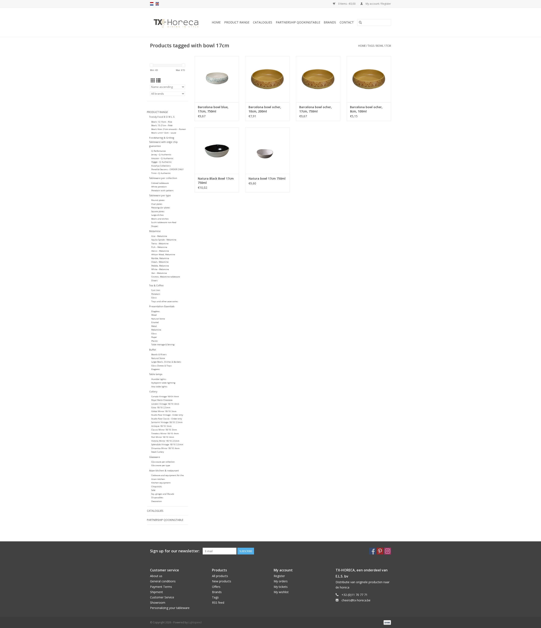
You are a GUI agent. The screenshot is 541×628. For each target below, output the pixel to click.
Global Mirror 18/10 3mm (163, 411)
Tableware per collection (163, 178)
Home (216, 22)
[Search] (360, 22)
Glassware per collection (163, 461)
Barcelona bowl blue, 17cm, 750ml (213, 109)
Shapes (154, 226)
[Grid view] (153, 80)
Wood (154, 315)
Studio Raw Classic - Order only (166, 418)
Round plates (158, 200)
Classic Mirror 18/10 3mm (164, 429)
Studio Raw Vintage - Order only (167, 415)
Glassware (154, 457)
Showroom (157, 603)
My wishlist (281, 592)
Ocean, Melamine (159, 262)
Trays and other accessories (164, 301)
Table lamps (155, 374)
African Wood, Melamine (163, 254)
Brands (330, 22)
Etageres (155, 369)
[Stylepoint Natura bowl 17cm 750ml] (267, 150)
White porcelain (159, 186)
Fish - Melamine (159, 247)
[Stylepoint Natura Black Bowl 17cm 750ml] (216, 150)
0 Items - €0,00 (346, 3)
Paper (154, 337)
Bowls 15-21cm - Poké (161, 125)
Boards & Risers (159, 354)
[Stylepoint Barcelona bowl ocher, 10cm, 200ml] (267, 79)
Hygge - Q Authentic (161, 162)
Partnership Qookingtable (298, 22)
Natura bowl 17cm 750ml (267, 178)
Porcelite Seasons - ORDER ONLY (167, 169)
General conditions (163, 581)
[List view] (158, 80)
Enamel (155, 322)
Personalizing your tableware (170, 608)
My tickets (281, 587)
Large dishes (157, 215)
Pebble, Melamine (160, 265)
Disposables (157, 497)
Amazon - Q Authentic (162, 158)
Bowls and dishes (160, 218)
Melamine (155, 231)
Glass (154, 297)
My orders (281, 581)
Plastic (154, 341)
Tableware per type (160, 195)
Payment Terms (161, 587)
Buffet (152, 349)
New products (221, 581)
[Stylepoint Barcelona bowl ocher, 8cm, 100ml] (369, 79)
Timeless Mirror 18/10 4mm (165, 433)
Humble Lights (158, 379)
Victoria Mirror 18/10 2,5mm (165, 441)
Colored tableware (160, 183)
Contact (347, 22)
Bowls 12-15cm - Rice (161, 121)
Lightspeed (195, 622)
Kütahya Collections (161, 165)
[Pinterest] (380, 551)
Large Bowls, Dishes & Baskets (166, 361)
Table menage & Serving (163, 344)
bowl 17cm (383, 46)
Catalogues (262, 22)
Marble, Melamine (160, 258)
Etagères (155, 311)
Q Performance (158, 151)
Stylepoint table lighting (163, 382)
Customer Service (162, 597)
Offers (216, 587)
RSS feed (218, 603)
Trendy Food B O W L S (161, 116)
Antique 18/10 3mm (161, 426)
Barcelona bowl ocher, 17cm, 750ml (315, 109)
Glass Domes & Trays (161, 365)
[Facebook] (372, 551)
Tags (371, 46)
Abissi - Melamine (160, 251)
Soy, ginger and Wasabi (162, 494)
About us (156, 576)
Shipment (156, 592)
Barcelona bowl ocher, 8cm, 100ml (366, 109)
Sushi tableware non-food (163, 222)
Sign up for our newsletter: (174, 551)
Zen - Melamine (159, 273)
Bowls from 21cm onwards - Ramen (168, 129)
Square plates (157, 211)
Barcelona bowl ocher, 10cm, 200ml (265, 109)
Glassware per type (160, 465)
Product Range (236, 22)
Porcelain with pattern (162, 190)
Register (279, 576)
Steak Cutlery (157, 452)
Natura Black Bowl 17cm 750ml (216, 180)
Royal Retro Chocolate (161, 400)
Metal (154, 326)
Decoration (156, 501)
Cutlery (153, 391)
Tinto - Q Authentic (161, 173)
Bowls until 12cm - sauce (163, 132)
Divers (154, 280)
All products (220, 576)
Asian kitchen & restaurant (164, 470)
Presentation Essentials (161, 306)
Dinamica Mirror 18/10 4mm (165, 448)
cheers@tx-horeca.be (356, 600)
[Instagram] (387, 551)
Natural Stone (158, 318)
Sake (153, 490)
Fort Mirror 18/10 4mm (162, 437)
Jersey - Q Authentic (161, 154)
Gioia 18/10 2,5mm (160, 407)
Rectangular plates (160, 207)
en (157, 3)
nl (151, 3)
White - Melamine (160, 269)
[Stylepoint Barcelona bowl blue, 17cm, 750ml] (216, 79)
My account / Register (378, 3)
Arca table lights (159, 386)
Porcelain (155, 294)
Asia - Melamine (159, 236)
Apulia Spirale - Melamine (163, 239)
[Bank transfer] (386, 622)
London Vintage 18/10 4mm (165, 404)
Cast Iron (155, 290)
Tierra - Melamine (159, 243)
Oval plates (156, 204)
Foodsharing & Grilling (161, 137)
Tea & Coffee (156, 285)
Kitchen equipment (161, 482)
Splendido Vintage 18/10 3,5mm (167, 444)
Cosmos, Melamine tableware (165, 276)
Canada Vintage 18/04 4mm (165, 396)
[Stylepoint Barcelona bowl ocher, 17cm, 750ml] (318, 79)
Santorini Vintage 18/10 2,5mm (167, 422)
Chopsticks (156, 486)
